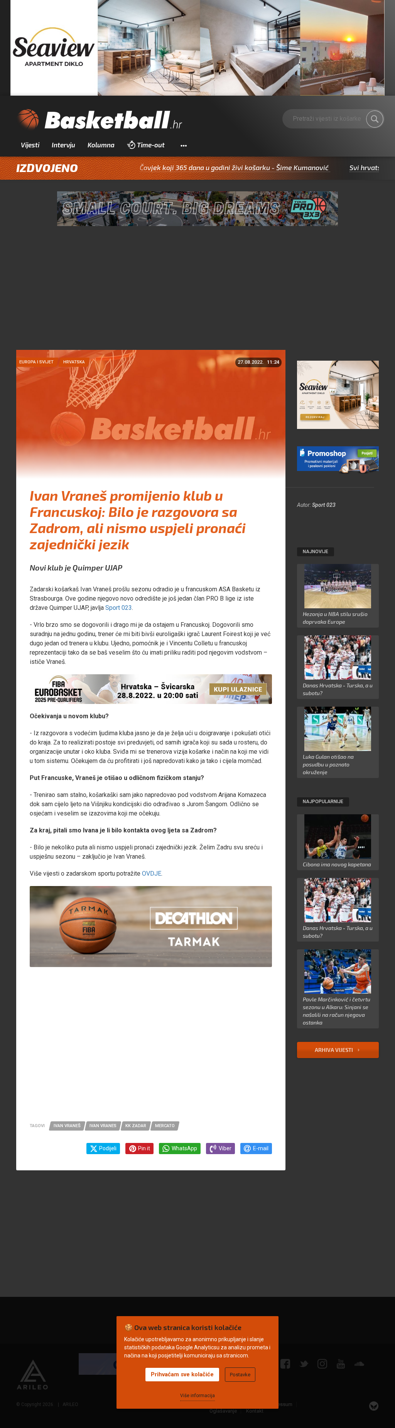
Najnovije (315, 551)
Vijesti (30, 145)
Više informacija (197, 1395)
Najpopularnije (323, 801)
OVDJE (150, 873)
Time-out (151, 145)
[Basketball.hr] (99, 120)
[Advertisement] (197, 292)
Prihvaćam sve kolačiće (182, 1374)
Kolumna (101, 145)
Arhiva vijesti (334, 1050)
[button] (183, 145)
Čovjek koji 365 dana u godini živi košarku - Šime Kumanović (190, 167)
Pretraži (375, 119)
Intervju (63, 145)
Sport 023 (324, 505)
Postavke (240, 1374)
